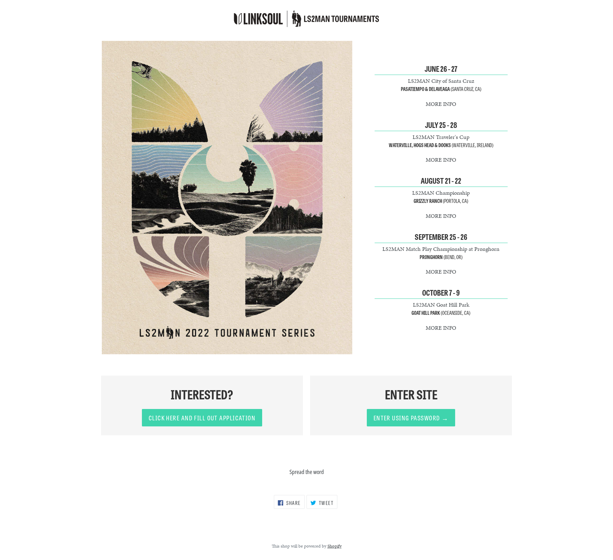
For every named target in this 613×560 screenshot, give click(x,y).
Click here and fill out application (202, 417)
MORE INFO (441, 104)
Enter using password (411, 417)
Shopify (334, 546)
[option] (227, 198)
